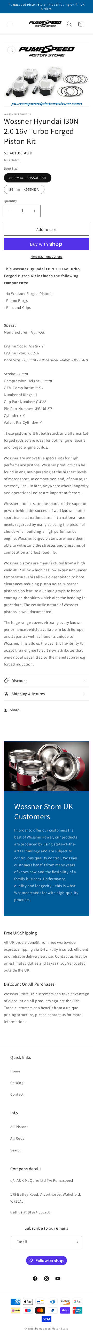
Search (16, 1150)
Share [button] (14, 709)
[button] (10, 24)
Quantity (10, 201)
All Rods (17, 1138)
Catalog (16, 1082)
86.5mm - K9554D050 (27, 178)
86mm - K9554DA (24, 189)
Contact (17, 1094)
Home (15, 1071)
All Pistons (19, 1126)
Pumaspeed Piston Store (51, 1328)
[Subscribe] (76, 1242)
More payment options (47, 256)
